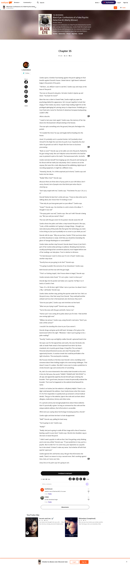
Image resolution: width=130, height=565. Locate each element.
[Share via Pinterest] (26, 91)
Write (97, 2)
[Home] (6, 2)
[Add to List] (115, 7)
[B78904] (42, 498)
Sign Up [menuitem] (125, 2)
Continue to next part (65, 473)
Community (27, 2)
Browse (16, 2)
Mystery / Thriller (57, 22)
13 (71, 56)
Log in (74, 562)
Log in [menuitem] (119, 2)
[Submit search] (38, 2)
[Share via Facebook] (26, 82)
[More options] (88, 489)
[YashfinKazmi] (42, 490)
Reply (50, 494)
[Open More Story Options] (26, 106)
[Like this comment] (88, 491)
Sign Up (84, 562)
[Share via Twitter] (26, 87)
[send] (87, 484)
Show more (65, 507)
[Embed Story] (26, 101)
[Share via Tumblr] (26, 96)
